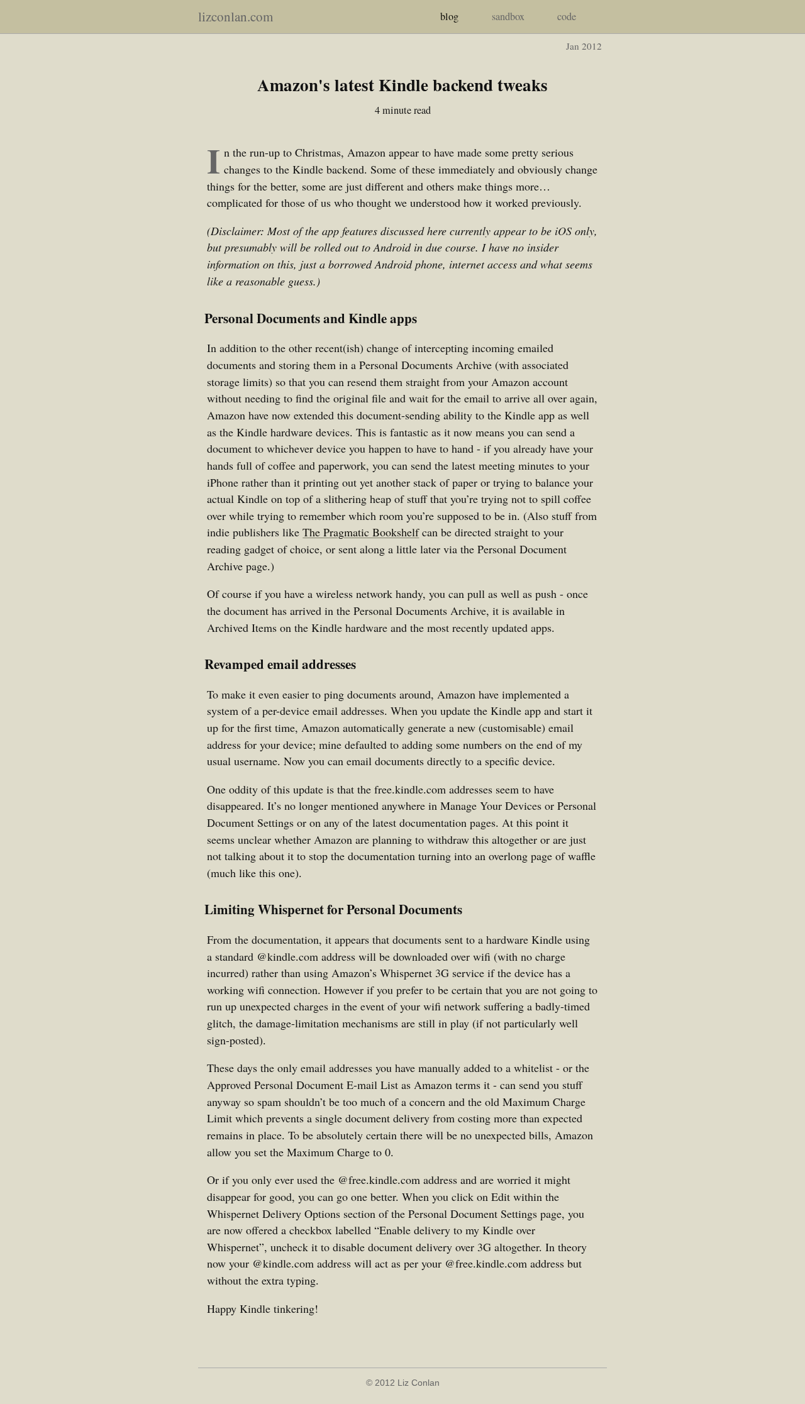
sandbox (508, 16)
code (566, 16)
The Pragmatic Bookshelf (361, 531)
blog (449, 16)
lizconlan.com (235, 16)
